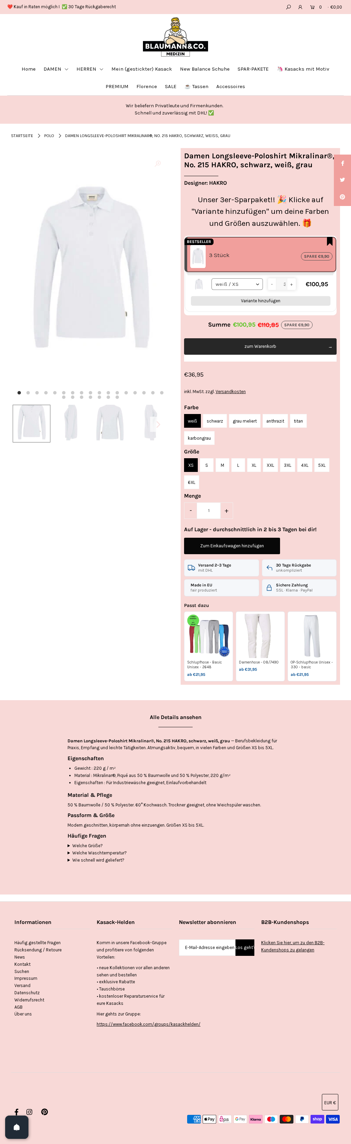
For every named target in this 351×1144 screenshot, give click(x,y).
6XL (191, 482)
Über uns (23, 1014)
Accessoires (230, 86)
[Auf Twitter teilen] (342, 180)
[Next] (157, 424)
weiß (192, 421)
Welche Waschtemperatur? (99, 852)
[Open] (16, 1127)
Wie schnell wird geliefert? (98, 860)
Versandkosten (231, 391)
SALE (171, 86)
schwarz (215, 421)
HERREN (87, 69)
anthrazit (275, 421)
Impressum (25, 978)
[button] (272, 284)
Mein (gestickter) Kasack (141, 69)
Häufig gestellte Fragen (37, 942)
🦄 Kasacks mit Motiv (303, 69)
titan (298, 421)
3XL (287, 465)
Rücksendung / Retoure (38, 949)
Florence (146, 86)
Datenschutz (27, 992)
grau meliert (245, 421)
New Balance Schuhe (205, 69)
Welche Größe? (87, 845)
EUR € (330, 1102)
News (19, 957)
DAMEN (53, 69)
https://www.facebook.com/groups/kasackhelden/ (149, 1024)
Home (29, 69)
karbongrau (199, 438)
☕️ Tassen (196, 86)
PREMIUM (117, 86)
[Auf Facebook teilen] (342, 163)
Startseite (22, 135)
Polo (49, 135)
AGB (18, 1007)
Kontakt (22, 964)
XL (254, 465)
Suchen (21, 971)
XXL (270, 465)
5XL (322, 465)
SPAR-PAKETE (253, 69)
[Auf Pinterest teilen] (342, 197)
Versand (22, 985)
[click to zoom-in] (157, 164)
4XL (304, 465)
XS (191, 465)
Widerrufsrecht (29, 999)
